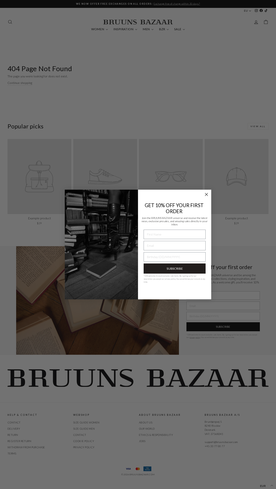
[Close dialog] (206, 194)
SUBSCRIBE (175, 268)
